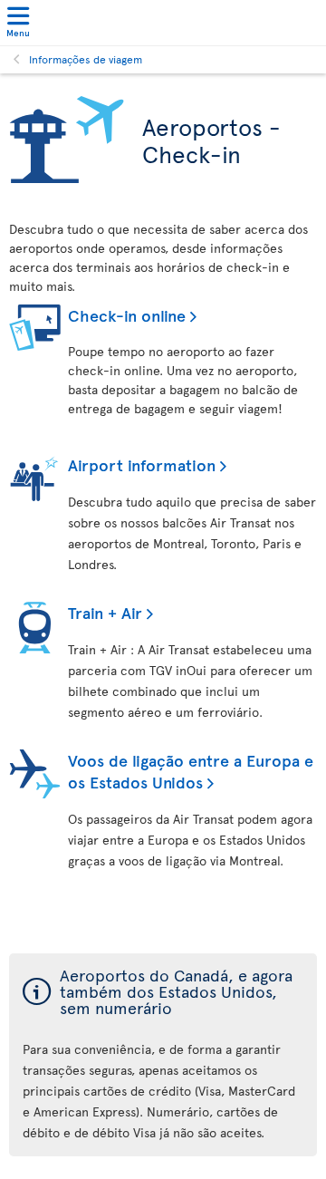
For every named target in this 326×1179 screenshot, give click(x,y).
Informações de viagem (85, 59)
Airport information (142, 464)
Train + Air (105, 612)
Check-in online (127, 315)
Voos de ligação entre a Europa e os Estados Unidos (190, 771)
